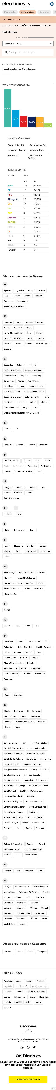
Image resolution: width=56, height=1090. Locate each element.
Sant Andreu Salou (39, 743)
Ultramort (29, 871)
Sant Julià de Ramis (12, 780)
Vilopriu (23, 924)
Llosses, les (45, 551)
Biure (29, 333)
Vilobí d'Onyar (10, 924)
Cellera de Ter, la (32, 397)
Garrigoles (8, 487)
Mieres (41, 583)
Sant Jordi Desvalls (32, 775)
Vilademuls (21, 908)
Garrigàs (33, 487)
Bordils (41, 338)
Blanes (39, 333)
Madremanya (9, 572)
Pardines (18, 652)
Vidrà (28, 897)
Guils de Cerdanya (11, 498)
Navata (7, 610)
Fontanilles (32, 466)
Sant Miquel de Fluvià (13, 796)
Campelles (24, 375)
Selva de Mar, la (11, 823)
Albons (42, 290)
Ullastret (7, 871)
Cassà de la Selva (36, 386)
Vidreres (17, 897)
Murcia (38, 1002)
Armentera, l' (22, 301)
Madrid (18, 1002)
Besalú (7, 328)
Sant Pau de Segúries (13, 801)
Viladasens (8, 908)
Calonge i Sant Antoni (34, 370)
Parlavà (29, 652)
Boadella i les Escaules (13, 338)
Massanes (8, 578)
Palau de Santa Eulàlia (38, 642)
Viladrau (33, 908)
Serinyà (25, 823)
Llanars (43, 546)
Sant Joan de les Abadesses (16, 769)
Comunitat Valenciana (36, 991)
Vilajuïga (7, 913)
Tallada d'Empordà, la (13, 844)
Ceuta (19, 991)
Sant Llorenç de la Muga (14, 785)
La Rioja (7, 1002)
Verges (7, 897)
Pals (7, 652)
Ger (43, 487)
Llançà (7, 551)
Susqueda (40, 828)
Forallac (7, 471)
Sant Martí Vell (10, 791)
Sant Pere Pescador (34, 801)
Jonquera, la (19, 530)
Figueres (26, 461)
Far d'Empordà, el (11, 461)
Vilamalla (8, 919)
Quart (7, 695)
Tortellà (7, 855)
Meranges (30, 583)
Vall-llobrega (9, 892)
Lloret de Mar (30, 551)
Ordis (28, 626)
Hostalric (7, 514)
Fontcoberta (46, 466)
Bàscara (7, 349)
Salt (24, 743)
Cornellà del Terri (11, 407)
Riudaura (7, 722)
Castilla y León (22, 986)
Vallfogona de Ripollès (29, 892)
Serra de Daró (38, 823)
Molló (27, 588)
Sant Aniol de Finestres (13, 748)
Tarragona (41, 952)
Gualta (29, 493)
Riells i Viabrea (10, 716)
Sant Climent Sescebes (36, 748)
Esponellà (43, 445)
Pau (39, 652)
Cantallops (8, 386)
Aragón (19, 981)
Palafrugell (8, 642)
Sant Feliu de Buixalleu (13, 753)
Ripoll (23, 716)
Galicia (32, 997)
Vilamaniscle (21, 919)
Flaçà (37, 461)
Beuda (29, 328)
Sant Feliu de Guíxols (36, 753)
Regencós (18, 711)
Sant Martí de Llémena (38, 785)
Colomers (44, 402)
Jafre (7, 530)
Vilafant (44, 908)
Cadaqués (32, 365)
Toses (17, 855)
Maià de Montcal (26, 572)
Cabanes (20, 365)
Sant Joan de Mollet (40, 769)
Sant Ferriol (31, 759)
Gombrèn (18, 493)
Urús (41, 871)
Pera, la (23, 658)
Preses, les (40, 674)
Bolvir (30, 338)
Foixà (47, 461)
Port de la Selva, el (12, 674)
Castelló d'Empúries (12, 397)
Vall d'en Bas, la (22, 887)
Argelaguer (8, 301)
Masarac (41, 572)
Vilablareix (21, 903)
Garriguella (21, 487)
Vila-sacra (40, 897)
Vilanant (33, 919)
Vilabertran (8, 903)
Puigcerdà (8, 679)
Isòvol (18, 514)
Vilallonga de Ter (22, 913)
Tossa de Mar (31, 855)
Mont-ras (38, 588)
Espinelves (20, 445)
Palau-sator (9, 647)
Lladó (7, 546)
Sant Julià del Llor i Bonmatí (35, 780)
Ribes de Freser (33, 711)
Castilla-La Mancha (40, 986)
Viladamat (34, 903)
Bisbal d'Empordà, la (13, 333)
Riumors (41, 722)
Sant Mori (30, 796)
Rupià (17, 727)
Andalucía (8, 981)
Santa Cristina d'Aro (37, 807)
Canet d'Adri (33, 381)
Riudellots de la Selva (25, 722)
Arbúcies (38, 296)
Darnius (7, 429)
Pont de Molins (10, 668)
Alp (7, 296)
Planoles (31, 663)
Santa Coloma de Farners (14, 807)
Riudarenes (35, 716)
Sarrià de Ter (9, 817)
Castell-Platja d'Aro (12, 391)
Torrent (42, 844)
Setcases (7, 828)
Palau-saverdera (25, 647)
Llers (17, 551)
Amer (17, 296)
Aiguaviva (19, 290)
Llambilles (31, 546)
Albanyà (31, 290)
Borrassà (7, 344)
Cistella (23, 402)
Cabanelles (8, 365)
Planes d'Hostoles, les (13, 663)
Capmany (21, 386)
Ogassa (7, 626)
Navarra (7, 1007)
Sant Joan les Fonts (12, 775)
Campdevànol (10, 375)
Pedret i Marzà (10, 658)
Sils (18, 828)
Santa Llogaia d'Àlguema (14, 812)
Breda (18, 344)
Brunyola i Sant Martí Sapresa (38, 344)
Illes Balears (44, 997)
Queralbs (18, 695)
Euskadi (7, 997)
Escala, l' (8, 445)
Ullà (18, 871)
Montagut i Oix (10, 594)
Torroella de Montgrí (33, 849)
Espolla (32, 445)
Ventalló (46, 892)
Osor (38, 626)
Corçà (25, 407)
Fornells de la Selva (23, 471)
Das (17, 429)
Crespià (36, 407)
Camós (21, 381)
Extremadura (19, 997)
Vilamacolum (39, 913)
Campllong (36, 375)
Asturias (30, 981)
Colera (33, 402)
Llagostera (18, 546)
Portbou (27, 674)
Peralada (35, 658)
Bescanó (18, 328)
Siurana (29, 828)
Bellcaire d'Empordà (34, 322)
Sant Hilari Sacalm (11, 764)
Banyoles (8, 322)
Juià (31, 530)
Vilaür (44, 919)
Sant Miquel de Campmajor (31, 791)
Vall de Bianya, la (40, 887)
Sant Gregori (45, 759)
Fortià (39, 471)
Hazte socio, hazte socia (28, 1079)
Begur (19, 322)
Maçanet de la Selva (13, 583)
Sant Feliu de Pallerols (13, 759)
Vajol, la (7, 887)
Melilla (28, 1002)
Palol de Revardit (43, 647)
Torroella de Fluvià (12, 849)
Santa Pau (33, 812)
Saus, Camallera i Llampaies (30, 817)
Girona (7, 493)
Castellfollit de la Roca (34, 391)
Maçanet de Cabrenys (26, 578)
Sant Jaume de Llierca (32, 764)
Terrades (30, 844)
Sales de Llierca (10, 743)
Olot (17, 626)
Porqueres (35, 668)
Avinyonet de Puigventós (15, 306)
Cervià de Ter (9, 402)
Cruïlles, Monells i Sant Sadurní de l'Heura (21, 413)
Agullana (7, 290)
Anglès (28, 296)
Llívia (7, 557)
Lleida (30, 952)
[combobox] (30, 52)
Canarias (41, 981)
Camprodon (9, 381)
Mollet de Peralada (12, 588)
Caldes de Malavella (12, 370)
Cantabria (8, 986)
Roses (7, 727)
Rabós (7, 711)
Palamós (21, 642)
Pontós (24, 668)
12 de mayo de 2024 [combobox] (14, 43)
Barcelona (8, 952)
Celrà (47, 397)
